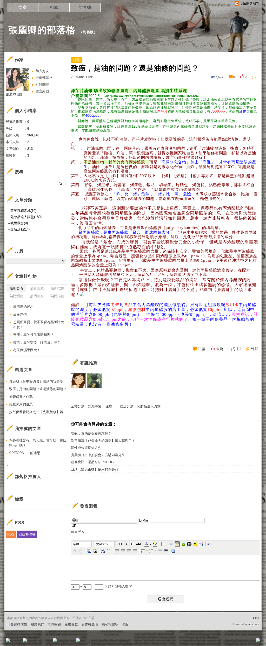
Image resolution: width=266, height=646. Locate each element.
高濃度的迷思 (23, 307)
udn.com (253, 624)
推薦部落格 (44, 78)
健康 (108, 406)
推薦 (219, 349)
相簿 (54, 7)
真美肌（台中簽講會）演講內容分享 (98, 455)
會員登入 (77, 531)
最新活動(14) (20, 229)
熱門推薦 (57, 296)
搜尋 (60, 183)
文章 (22, 7)
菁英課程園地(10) (23, 211)
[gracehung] (78, 380)
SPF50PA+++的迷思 (24, 453)
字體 (76, 544)
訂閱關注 (42, 84)
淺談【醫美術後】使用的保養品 (94, 469)
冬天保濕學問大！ (26, 350)
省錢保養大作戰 (21, 397)
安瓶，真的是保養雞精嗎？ (91, 433)
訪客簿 (85, 7)
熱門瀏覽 (16, 296)
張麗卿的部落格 (42, 30)
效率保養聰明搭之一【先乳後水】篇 (36, 412)
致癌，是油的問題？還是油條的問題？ (37, 389)
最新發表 (16, 288)
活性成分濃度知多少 (86, 448)
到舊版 (88, 32)
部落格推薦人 (28, 476)
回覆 (201, 349)
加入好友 (42, 71)
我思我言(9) (19, 223)
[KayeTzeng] (94, 380)
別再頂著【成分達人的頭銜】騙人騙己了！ (103, 441)
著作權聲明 (89, 624)
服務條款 (71, 624)
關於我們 (37, 624)
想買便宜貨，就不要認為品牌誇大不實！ (38, 324)
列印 (254, 349)
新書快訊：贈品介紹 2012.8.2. (93, 462)
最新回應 (37, 288)
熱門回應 (37, 296)
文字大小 (102, 544)
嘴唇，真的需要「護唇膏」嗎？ (37, 342)
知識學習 (94, 406)
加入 (234, 642)
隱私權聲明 (110, 624)
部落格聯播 (27, 534)
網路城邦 (248, 642)
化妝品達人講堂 (149, 406)
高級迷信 (20, 314)
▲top (255, 618)
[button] (83, 544)
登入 (225, 642)
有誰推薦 (89, 363)
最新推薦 (57, 288)
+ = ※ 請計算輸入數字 (105, 586)
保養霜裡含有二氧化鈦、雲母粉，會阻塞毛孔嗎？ (37, 442)
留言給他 (42, 91)
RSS (10, 534)
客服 (125, 624)
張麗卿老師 (14, 94)
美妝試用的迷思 (21, 404)
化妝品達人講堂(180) (26, 217)
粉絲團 (16, 642)
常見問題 (54, 624)
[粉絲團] (8, 640)
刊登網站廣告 (17, 624)
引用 (237, 349)
